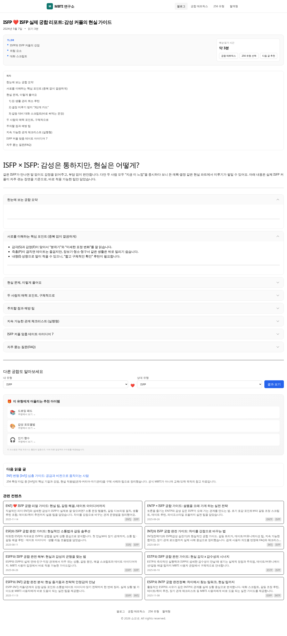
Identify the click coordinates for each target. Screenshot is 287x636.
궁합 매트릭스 (199, 6)
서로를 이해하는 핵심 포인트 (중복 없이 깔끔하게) (36, 88)
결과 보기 (274, 384)
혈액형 (234, 6)
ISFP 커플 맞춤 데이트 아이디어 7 (26, 138)
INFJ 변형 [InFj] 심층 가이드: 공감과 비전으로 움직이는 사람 (47, 475)
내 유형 (7, 378)
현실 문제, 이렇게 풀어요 (21, 94)
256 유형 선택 (249, 55)
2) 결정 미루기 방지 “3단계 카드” (29, 107)
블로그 (181, 6)
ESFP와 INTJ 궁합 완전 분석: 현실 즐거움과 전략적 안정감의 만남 (50, 582)
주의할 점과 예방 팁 (18, 126)
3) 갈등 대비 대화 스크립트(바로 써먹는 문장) (36, 113)
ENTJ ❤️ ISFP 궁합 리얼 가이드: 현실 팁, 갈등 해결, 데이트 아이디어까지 (55, 506)
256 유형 (218, 6)
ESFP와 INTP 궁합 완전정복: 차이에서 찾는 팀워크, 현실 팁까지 (191, 582)
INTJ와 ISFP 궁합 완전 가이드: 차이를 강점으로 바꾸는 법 (186, 531)
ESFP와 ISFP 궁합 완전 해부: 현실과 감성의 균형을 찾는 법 (46, 556)
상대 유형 (143, 378)
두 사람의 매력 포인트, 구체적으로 (27, 119)
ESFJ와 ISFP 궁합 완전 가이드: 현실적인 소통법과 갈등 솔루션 (48, 531)
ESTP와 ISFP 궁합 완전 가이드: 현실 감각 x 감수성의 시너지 (188, 556)
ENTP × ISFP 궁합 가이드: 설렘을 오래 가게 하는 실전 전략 (187, 506)
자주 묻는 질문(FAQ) (18, 144)
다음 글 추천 (268, 55)
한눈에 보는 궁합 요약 (19, 82)
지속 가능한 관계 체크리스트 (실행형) (29, 132)
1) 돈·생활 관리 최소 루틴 (24, 101)
